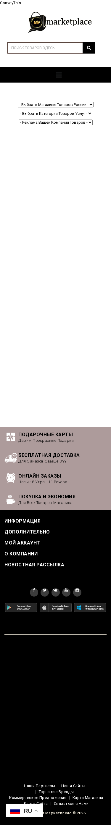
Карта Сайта (36, 803)
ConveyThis (10, 3)
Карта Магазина (88, 797)
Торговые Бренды (56, 791)
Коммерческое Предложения (37, 797)
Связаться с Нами (71, 803)
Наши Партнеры (39, 786)
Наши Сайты (73, 786)
